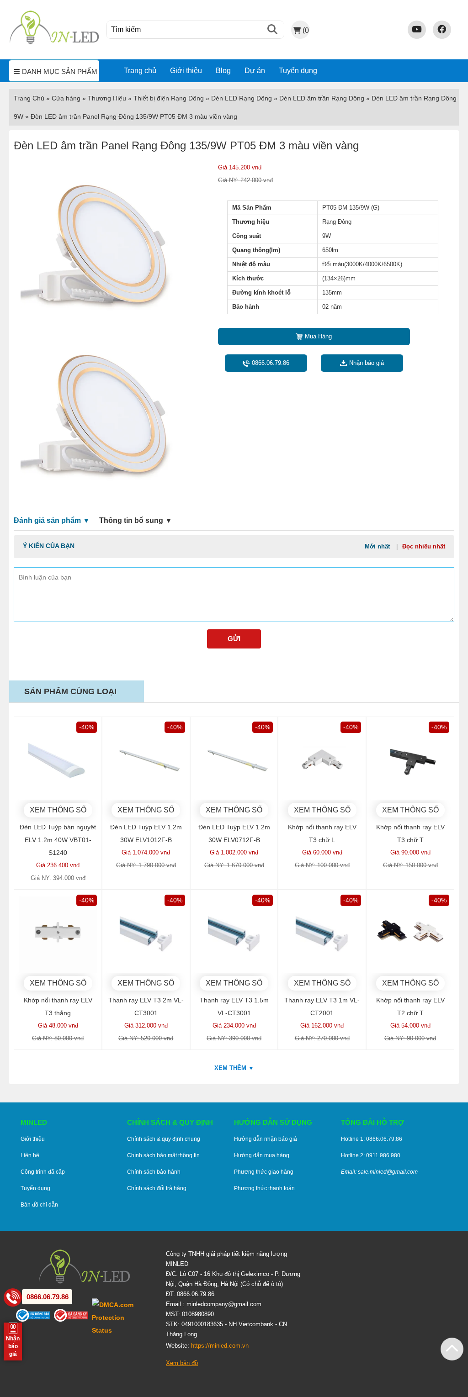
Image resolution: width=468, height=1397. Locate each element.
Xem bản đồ (182, 1363)
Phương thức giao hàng (263, 1172)
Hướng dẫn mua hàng (261, 1155)
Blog (223, 70)
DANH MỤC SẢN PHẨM (59, 71)
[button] (452, 1349)
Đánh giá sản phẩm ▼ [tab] (52, 520)
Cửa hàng (66, 98)
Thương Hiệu (107, 98)
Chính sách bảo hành (154, 1172)
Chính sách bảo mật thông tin (163, 1155)
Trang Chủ (29, 98)
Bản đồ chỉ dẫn (39, 1205)
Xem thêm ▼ (234, 1068)
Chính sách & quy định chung (163, 1139)
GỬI (234, 639)
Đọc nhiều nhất (423, 546)
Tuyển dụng (298, 70)
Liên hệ (30, 1155)
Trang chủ (140, 70)
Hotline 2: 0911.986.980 (370, 1155)
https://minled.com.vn (220, 1345)
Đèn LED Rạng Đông (241, 98)
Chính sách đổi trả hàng (156, 1188)
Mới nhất (377, 546)
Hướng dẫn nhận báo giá (265, 1139)
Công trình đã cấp (43, 1172)
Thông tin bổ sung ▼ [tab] (135, 520)
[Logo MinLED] (54, 43)
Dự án (255, 70)
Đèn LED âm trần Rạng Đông (321, 98)
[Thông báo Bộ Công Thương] (35, 1317)
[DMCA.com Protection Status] (122, 1317)
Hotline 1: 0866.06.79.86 (371, 1139)
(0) (305, 30)
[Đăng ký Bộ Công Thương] (73, 1317)
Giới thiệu (186, 70)
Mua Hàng (318, 336)
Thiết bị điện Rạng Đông (168, 98)
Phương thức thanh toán (264, 1188)
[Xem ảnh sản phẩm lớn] (106, 246)
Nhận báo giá (366, 362)
